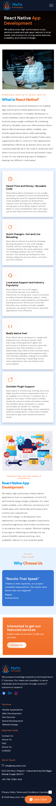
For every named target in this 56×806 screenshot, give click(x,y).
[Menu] (51, 5)
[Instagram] (16, 693)
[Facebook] (4, 693)
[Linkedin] (10, 693)
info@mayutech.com (15, 765)
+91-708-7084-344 (12, 779)
